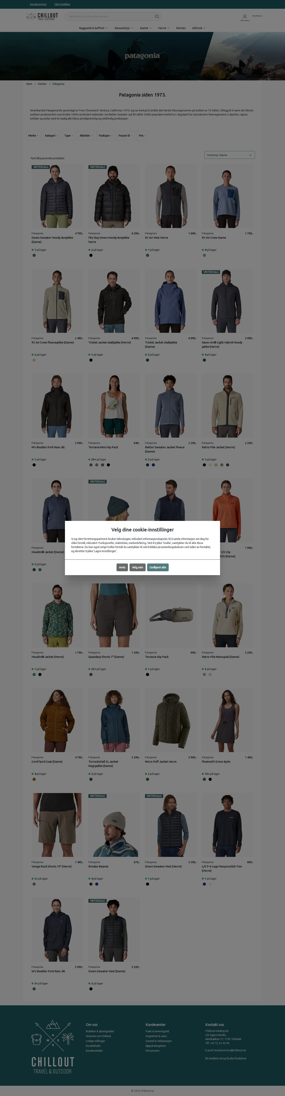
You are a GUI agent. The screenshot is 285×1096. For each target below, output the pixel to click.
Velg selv (137, 567)
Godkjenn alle (158, 567)
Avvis (122, 567)
